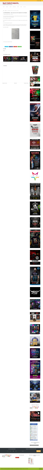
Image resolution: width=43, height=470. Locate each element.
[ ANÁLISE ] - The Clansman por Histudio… (33, 437)
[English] (31, 407)
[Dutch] (38, 407)
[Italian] (37, 407)
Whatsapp (20, 46)
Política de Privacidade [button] (25, 468)
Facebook (11, 46)
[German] (34, 407)
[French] (33, 407)
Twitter (7, 46)
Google (16, 46)
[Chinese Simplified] (37, 408)
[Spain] (35, 407)
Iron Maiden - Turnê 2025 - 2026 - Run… (33, 430)
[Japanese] (33, 408)
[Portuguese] (32, 408)
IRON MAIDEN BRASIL (33, 425)
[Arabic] (36, 408)
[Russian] (30, 408)
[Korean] (34, 408)
